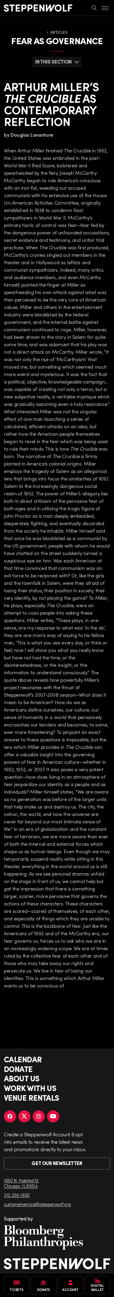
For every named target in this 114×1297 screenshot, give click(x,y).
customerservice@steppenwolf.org (37, 1204)
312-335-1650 (17, 1195)
